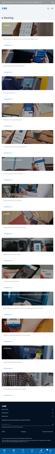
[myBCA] (27, 35)
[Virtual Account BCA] (27, 332)
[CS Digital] (27, 89)
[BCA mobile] (27, 62)
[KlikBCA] (27, 197)
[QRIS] (27, 278)
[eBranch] (27, 116)
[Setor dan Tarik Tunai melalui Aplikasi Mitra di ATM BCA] (27, 305)
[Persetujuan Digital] (27, 251)
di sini (27, 441)
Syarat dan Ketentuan (47, 431)
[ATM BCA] (27, 359)
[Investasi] (27, 143)
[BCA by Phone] (27, 386)
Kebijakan (23, 431)
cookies (35, 2)
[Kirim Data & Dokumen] (27, 170)
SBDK (3, 431)
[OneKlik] (27, 224)
